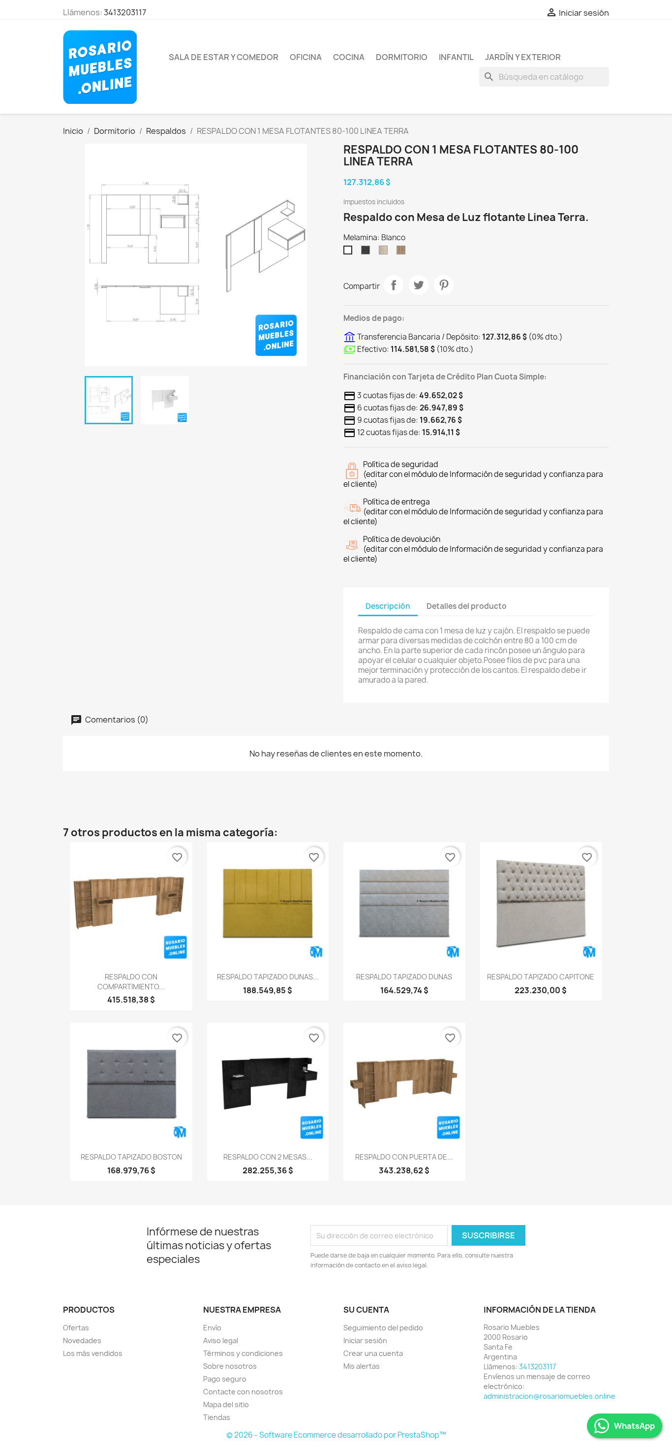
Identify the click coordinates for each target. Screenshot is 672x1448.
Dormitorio (402, 57)
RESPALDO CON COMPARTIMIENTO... (131, 981)
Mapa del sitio (226, 1404)
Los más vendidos (92, 1353)
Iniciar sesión (365, 1340)
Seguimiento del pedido (383, 1327)
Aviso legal (220, 1340)
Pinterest (444, 285)
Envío (212, 1327)
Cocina (349, 57)
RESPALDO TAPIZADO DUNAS (404, 976)
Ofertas (76, 1327)
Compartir (393, 285)
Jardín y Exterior (523, 57)
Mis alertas (361, 1366)
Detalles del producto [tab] (467, 606)
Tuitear (418, 285)
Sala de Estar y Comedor (223, 57)
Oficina (306, 57)
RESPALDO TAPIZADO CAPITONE (540, 976)
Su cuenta (366, 1309)
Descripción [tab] (388, 606)
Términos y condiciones (243, 1353)
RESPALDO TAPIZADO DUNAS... (268, 976)
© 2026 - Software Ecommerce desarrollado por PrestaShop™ (336, 1435)
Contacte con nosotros (243, 1391)
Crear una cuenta (373, 1353)
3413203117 (125, 12)
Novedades (82, 1340)
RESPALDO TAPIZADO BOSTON (131, 1157)
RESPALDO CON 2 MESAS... (267, 1157)
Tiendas (216, 1417)
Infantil (456, 57)
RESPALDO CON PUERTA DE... (404, 1157)
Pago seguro (224, 1379)
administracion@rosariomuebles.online (549, 1396)
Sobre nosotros (230, 1366)
